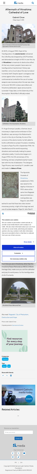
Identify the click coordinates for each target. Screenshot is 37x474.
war (9, 366)
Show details (28, 242)
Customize (17, 253)
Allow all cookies (18, 247)
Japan (4, 366)
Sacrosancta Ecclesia (17, 325)
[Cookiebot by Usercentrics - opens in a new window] (27, 214)
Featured (5, 359)
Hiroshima (23, 178)
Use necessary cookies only (18, 259)
